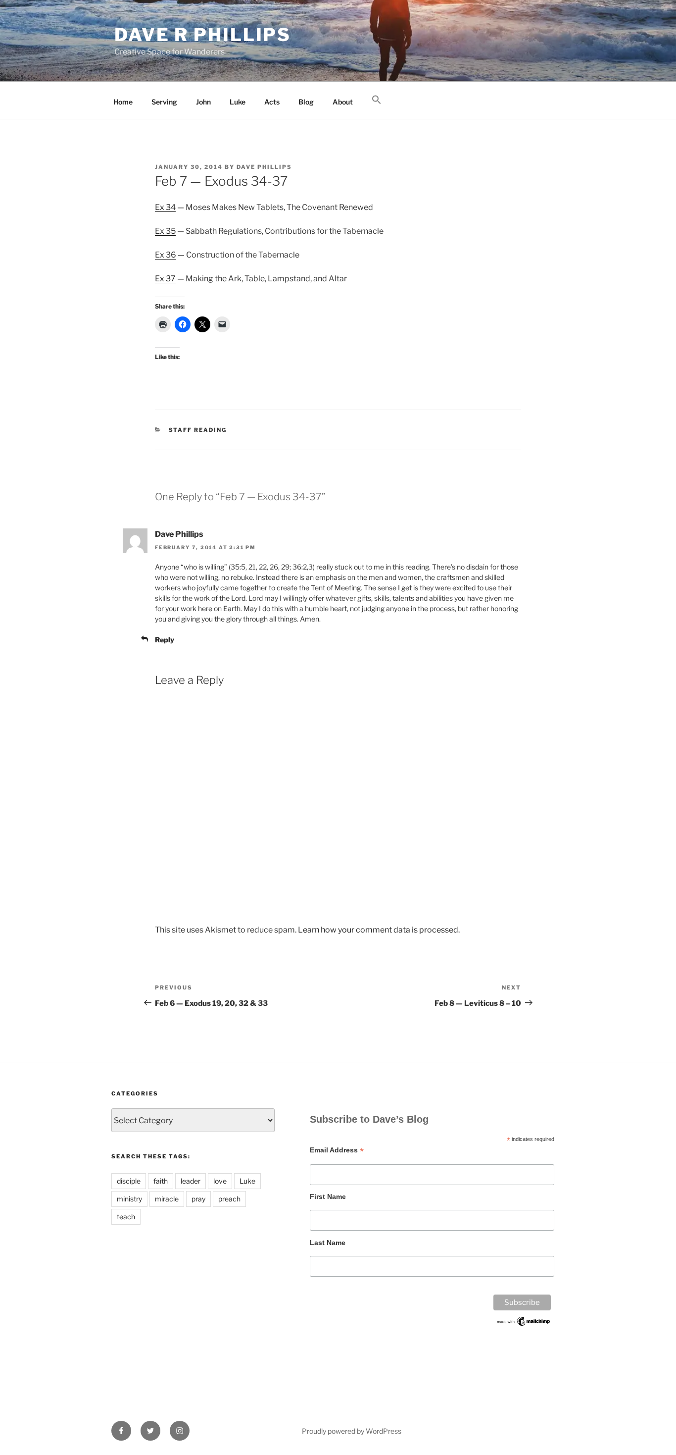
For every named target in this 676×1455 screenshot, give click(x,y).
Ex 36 (165, 255)
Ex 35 (165, 231)
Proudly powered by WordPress (351, 1431)
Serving (164, 102)
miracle (167, 1199)
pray (198, 1199)
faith (160, 1181)
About (343, 102)
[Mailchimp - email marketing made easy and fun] (524, 1325)
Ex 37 (165, 278)
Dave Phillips (264, 166)
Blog (306, 102)
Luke (237, 102)
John (203, 102)
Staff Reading (198, 429)
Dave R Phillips (202, 35)
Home (123, 102)
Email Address (337, 1150)
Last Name (327, 1243)
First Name (328, 1196)
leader (190, 1181)
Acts (272, 102)
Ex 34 (165, 207)
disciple (129, 1181)
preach (229, 1199)
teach (126, 1216)
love (220, 1181)
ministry (129, 1199)
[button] (376, 100)
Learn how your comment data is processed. (379, 930)
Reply (164, 639)
